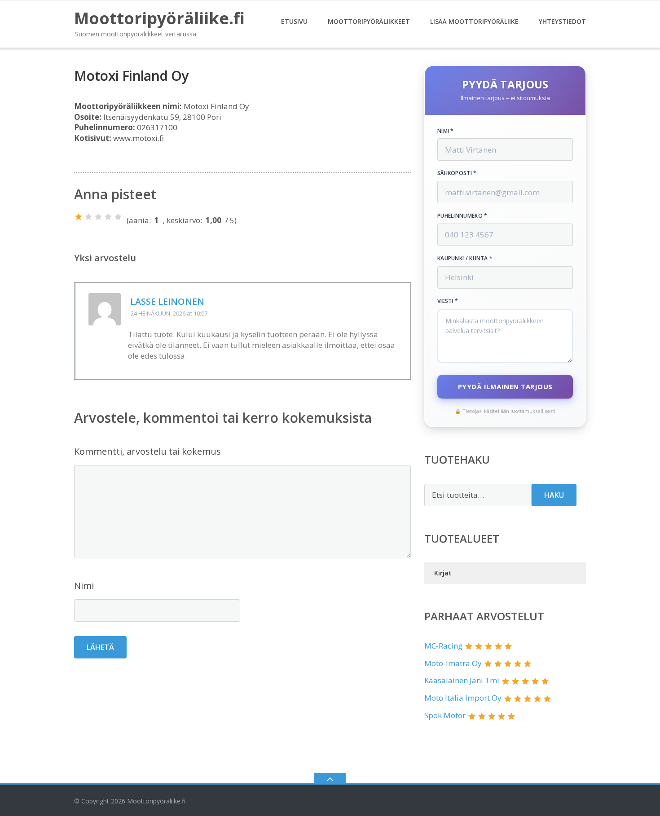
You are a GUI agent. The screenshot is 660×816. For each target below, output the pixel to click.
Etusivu (294, 21)
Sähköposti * (457, 173)
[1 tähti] (78, 216)
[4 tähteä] (108, 216)
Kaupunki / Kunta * (465, 258)
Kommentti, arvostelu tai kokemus (147, 451)
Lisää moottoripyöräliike (474, 21)
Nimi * (445, 131)
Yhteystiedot (562, 21)
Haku (554, 495)
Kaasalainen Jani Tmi (461, 680)
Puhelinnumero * (462, 215)
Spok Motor (445, 715)
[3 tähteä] (98, 216)
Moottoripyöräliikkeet (369, 21)
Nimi (84, 585)
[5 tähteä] (118, 216)
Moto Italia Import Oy (463, 698)
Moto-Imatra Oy (453, 663)
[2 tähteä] (88, 216)
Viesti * (447, 301)
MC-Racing (443, 646)
